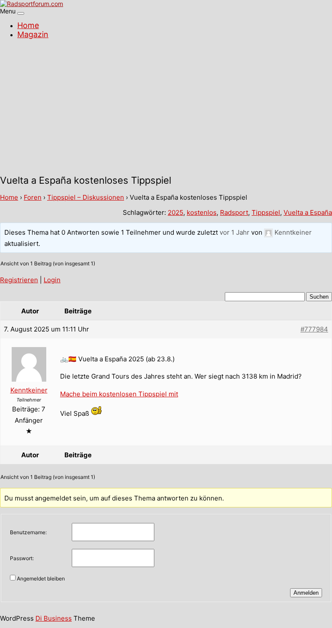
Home (28, 25)
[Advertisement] (166, 108)
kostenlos (202, 212)
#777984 (314, 329)
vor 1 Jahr (234, 232)
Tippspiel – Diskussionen (85, 197)
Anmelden (306, 593)
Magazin (32, 34)
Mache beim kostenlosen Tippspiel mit (119, 394)
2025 (175, 212)
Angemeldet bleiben (41, 578)
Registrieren (19, 280)
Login (52, 280)
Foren (33, 197)
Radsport (234, 212)
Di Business (53, 618)
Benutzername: (28, 532)
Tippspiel (266, 212)
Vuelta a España (308, 212)
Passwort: (22, 558)
